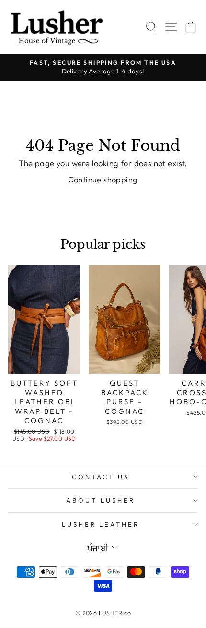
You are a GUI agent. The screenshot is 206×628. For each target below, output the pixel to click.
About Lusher (100, 500)
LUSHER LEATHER (101, 524)
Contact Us (100, 477)
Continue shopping (102, 179)
